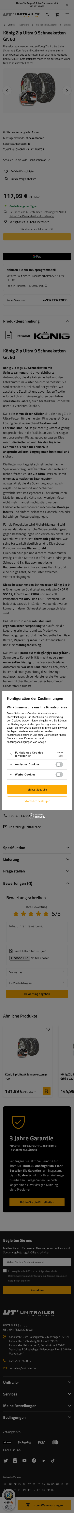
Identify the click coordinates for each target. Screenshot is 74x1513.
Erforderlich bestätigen (37, 801)
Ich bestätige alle (37, 789)
